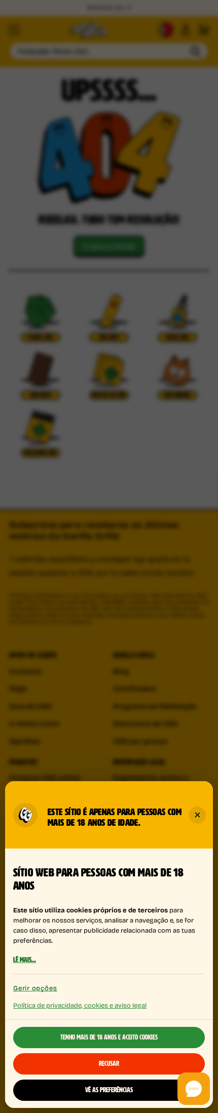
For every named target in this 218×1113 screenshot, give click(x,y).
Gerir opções (35, 988)
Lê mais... (24, 959)
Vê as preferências (109, 1090)
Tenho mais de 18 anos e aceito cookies (109, 1037)
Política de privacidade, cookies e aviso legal (80, 1004)
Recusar (109, 1063)
